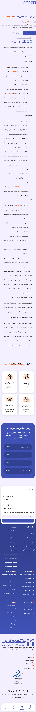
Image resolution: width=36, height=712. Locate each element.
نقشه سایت (4, 695)
